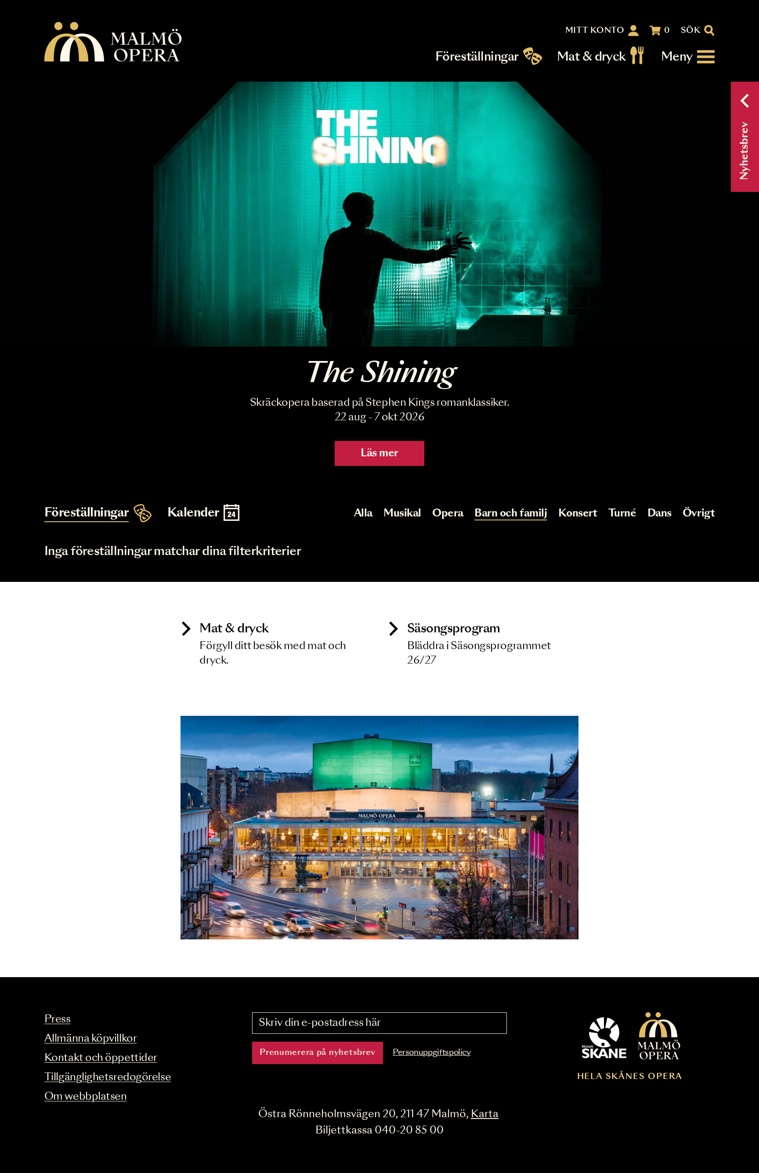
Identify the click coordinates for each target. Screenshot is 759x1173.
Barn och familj (510, 514)
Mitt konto (595, 31)
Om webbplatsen (85, 1097)
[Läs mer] (379, 214)
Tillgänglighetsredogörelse (107, 1077)
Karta (485, 1114)
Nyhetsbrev (745, 151)
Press (57, 1019)
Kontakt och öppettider (100, 1058)
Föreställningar (477, 57)
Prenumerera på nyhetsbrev (318, 1053)
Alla (363, 514)
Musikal (402, 514)
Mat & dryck (591, 57)
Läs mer (379, 453)
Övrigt (699, 514)
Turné (622, 514)
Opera (447, 514)
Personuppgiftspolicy (432, 1053)
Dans (659, 514)
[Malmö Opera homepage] (113, 42)
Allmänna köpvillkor (90, 1039)
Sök (691, 31)
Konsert (577, 514)
